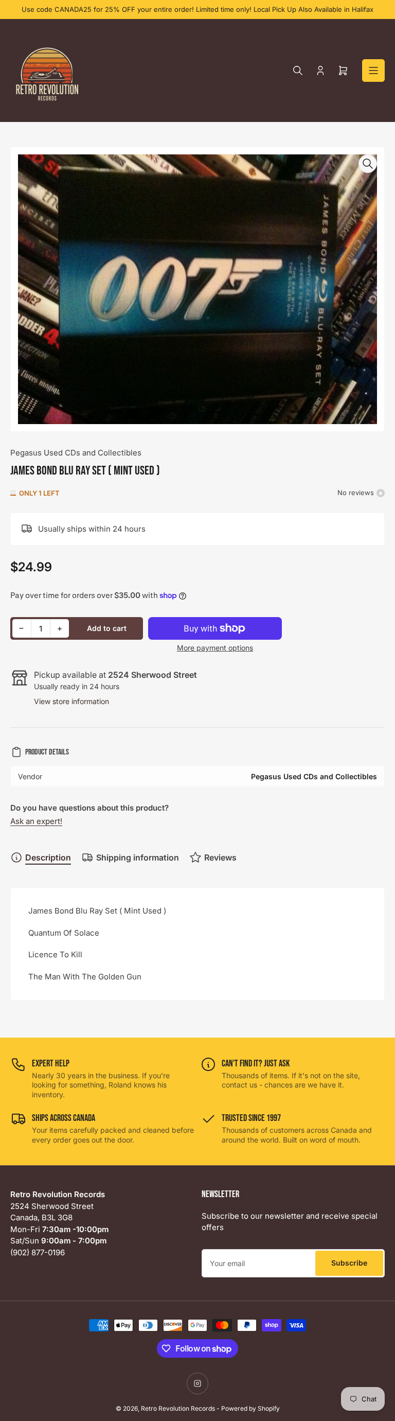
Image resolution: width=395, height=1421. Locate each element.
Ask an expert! (36, 821)
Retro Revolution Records (178, 1408)
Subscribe (349, 1262)
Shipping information (137, 857)
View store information (71, 701)
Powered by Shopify (250, 1408)
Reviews (220, 857)
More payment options (215, 647)
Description (48, 857)
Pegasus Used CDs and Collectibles (75, 453)
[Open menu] (373, 70)
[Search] (297, 70)
